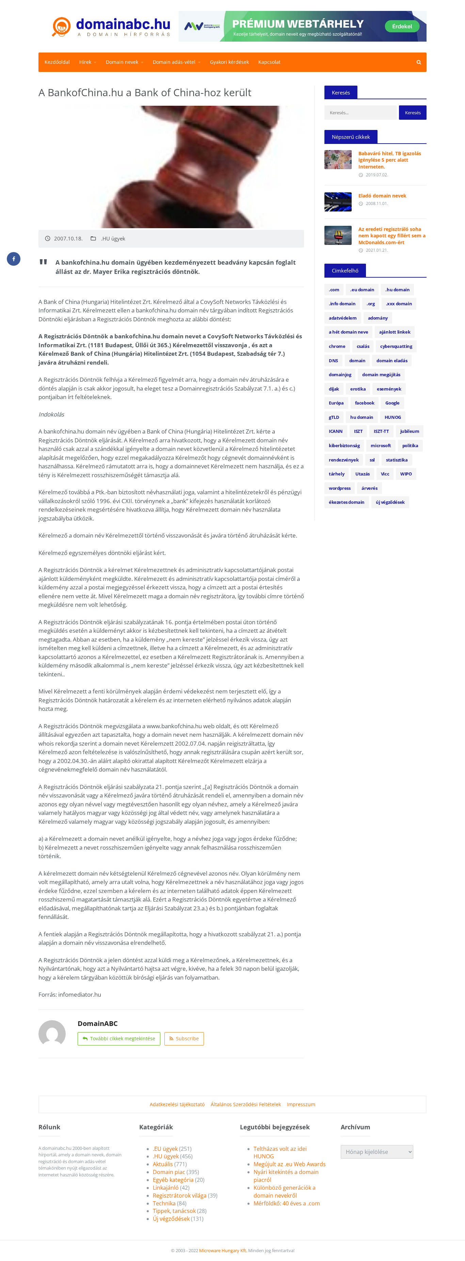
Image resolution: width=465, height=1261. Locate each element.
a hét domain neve (348, 332)
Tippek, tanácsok (174, 1211)
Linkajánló (166, 1187)
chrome (337, 346)
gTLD (334, 417)
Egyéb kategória (173, 1180)
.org (370, 303)
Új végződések (171, 1218)
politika (410, 445)
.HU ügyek (113, 238)
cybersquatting (396, 346)
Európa (336, 403)
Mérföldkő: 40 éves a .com (287, 1203)
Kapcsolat (269, 62)
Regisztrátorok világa (180, 1195)
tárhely (336, 474)
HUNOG (393, 417)
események (389, 389)
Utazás (362, 474)
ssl (372, 460)
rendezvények (343, 460)
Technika (164, 1203)
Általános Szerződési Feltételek (246, 1104)
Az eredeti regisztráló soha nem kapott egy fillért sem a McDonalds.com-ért (392, 236)
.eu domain (362, 290)
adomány (378, 318)
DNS (333, 360)
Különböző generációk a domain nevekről (285, 1191)
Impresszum (301, 1104)
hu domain (361, 417)
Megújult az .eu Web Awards (290, 1164)
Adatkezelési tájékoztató (177, 1104)
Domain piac (169, 1172)
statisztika (397, 460)
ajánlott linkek (394, 332)
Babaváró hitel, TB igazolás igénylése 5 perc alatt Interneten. (389, 160)
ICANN (336, 431)
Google (392, 403)
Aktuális (163, 1164)
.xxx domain (399, 303)
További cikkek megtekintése (122, 1038)
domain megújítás (381, 374)
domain (357, 360)
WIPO (406, 474)
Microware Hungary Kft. (223, 1250)
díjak (334, 389)
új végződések (390, 502)
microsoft (381, 445)
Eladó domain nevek (382, 195)
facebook (364, 403)
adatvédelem (343, 318)
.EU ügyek (165, 1149)
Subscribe (187, 1038)
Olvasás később (338, 157)
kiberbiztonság (344, 445)
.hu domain (397, 290)
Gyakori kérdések (229, 62)
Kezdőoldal (57, 62)
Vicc (385, 474)
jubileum (409, 431)
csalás (363, 346)
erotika (358, 389)
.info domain (342, 303)
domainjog (340, 374)
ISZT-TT (381, 431)
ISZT (358, 431)
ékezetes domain (347, 502)
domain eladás (391, 360)
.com (334, 290)
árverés (369, 488)
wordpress (339, 488)
